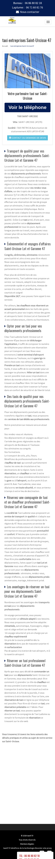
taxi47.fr (30, 835)
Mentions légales (27, 844)
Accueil (5, 46)
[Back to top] (47, 851)
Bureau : (27, 2)
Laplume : (27, 7)
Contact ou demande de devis (28, 138)
